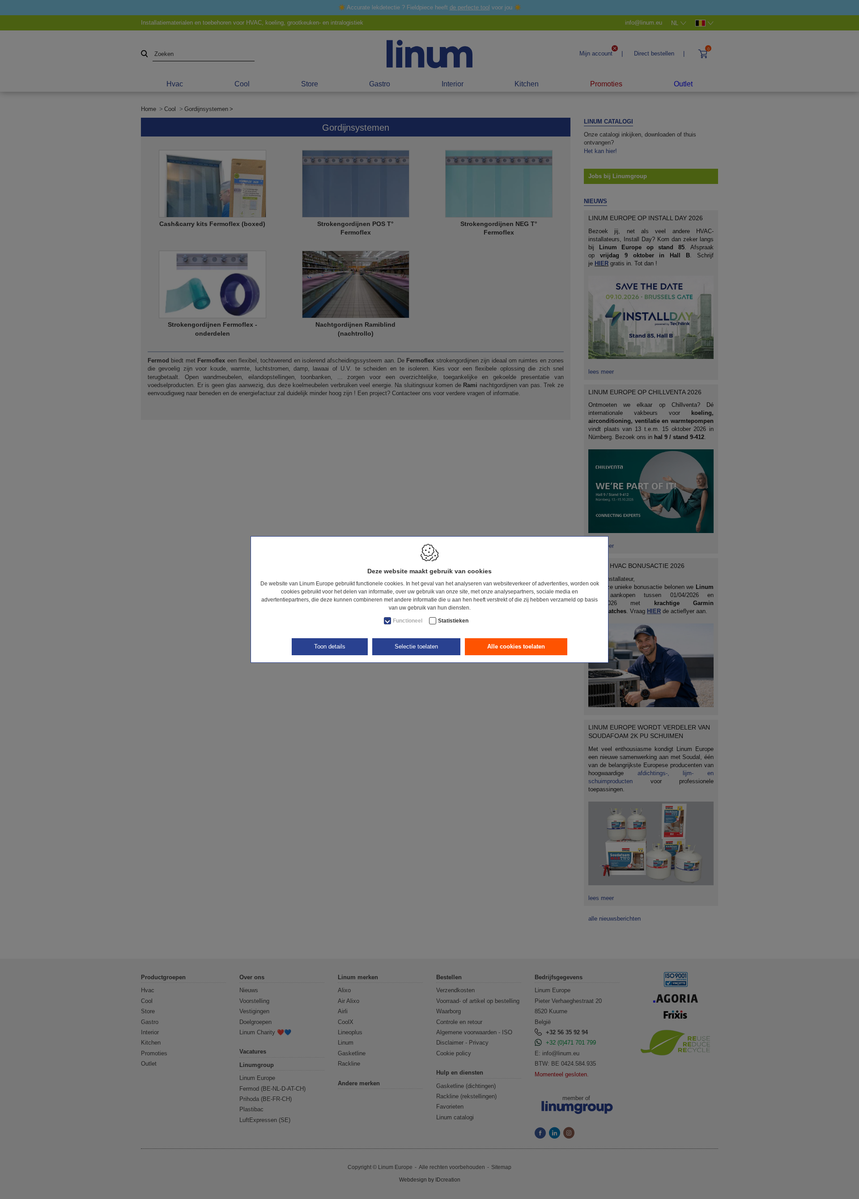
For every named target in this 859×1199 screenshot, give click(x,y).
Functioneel (407, 621)
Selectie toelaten (416, 646)
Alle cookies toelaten (516, 646)
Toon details (329, 646)
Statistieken (453, 621)
